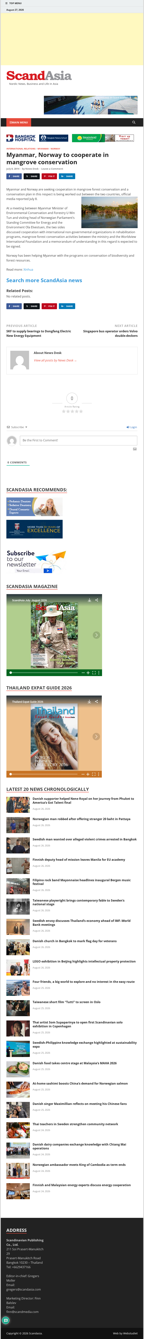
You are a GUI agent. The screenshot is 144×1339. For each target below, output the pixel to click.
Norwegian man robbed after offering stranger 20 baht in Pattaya (81, 819)
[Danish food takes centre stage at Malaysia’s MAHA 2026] (18, 1063)
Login (133, 427)
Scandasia (35, 1333)
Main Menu (20, 122)
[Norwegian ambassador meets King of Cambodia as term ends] (18, 1165)
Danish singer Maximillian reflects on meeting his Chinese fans (80, 1104)
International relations (20, 148)
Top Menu (15, 3)
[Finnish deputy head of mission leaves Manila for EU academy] (18, 860)
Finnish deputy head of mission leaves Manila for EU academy (79, 860)
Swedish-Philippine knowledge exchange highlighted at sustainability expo (85, 1045)
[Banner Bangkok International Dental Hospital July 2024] (34, 515)
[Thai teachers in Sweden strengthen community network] (18, 1124)
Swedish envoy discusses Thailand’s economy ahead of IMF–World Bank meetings (81, 923)
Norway (55, 148)
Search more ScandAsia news (44, 280)
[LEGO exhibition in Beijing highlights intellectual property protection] (18, 962)
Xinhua (28, 269)
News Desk (32, 168)
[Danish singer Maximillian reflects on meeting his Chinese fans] (18, 1104)
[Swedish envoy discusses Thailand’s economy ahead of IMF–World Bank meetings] (18, 921)
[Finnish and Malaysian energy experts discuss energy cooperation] (18, 1185)
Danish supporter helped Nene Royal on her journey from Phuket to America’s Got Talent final (83, 801)
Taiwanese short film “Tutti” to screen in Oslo (66, 1002)
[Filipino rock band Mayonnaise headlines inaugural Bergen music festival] (18, 880)
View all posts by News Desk (55, 360)
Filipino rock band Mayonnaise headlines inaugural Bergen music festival (82, 882)
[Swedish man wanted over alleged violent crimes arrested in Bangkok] (18, 840)
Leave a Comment (52, 168)
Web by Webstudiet (125, 1333)
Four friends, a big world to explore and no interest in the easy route (84, 982)
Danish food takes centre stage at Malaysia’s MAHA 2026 (75, 1063)
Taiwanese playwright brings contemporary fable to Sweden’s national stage (78, 902)
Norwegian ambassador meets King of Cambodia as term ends (79, 1165)
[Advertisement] (72, 39)
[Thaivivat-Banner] (88, 141)
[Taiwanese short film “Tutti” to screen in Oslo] (18, 1002)
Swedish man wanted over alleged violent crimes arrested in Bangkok (85, 839)
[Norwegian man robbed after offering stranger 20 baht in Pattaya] (18, 819)
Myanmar (43, 148)
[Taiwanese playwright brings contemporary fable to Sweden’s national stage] (18, 901)
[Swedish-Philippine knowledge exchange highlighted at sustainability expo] (18, 1043)
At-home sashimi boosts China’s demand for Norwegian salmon (80, 1083)
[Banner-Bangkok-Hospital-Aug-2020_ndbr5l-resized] (20, 140)
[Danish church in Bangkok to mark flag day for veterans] (18, 941)
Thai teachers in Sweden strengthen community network (75, 1124)
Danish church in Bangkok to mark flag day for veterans (75, 941)
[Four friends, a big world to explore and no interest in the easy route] (18, 982)
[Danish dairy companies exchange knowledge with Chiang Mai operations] (18, 1145)
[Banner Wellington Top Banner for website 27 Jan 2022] (119, 140)
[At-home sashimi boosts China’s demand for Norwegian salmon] (18, 1084)
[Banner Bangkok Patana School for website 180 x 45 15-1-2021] (53, 140)
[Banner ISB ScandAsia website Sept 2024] (91, 113)
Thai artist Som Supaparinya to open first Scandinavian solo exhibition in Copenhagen (78, 1024)
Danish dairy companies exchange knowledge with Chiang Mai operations (79, 1146)
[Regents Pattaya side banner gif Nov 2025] (34, 537)
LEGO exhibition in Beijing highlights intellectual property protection (84, 961)
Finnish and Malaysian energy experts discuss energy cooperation (82, 1185)
